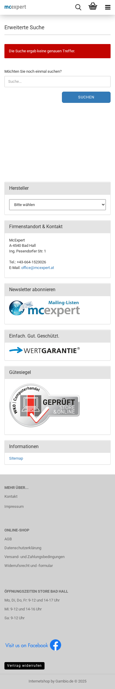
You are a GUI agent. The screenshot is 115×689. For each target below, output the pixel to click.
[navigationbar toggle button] (107, 7)
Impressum (14, 506)
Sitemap (16, 458)
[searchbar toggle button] (78, 7)
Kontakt (10, 496)
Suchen (86, 97)
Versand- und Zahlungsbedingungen (34, 557)
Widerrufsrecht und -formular (28, 565)
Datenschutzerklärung (22, 548)
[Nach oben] (99, 680)
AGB (8, 539)
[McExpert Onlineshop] (13, 7)
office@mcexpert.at (37, 267)
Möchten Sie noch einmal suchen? (33, 71)
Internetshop (39, 681)
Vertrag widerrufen (24, 666)
